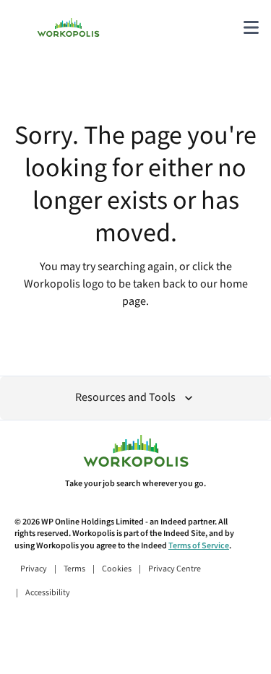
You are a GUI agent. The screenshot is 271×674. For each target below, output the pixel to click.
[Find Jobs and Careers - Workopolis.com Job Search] (68, 27)
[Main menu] (250, 27)
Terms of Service (198, 545)
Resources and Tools (125, 397)
